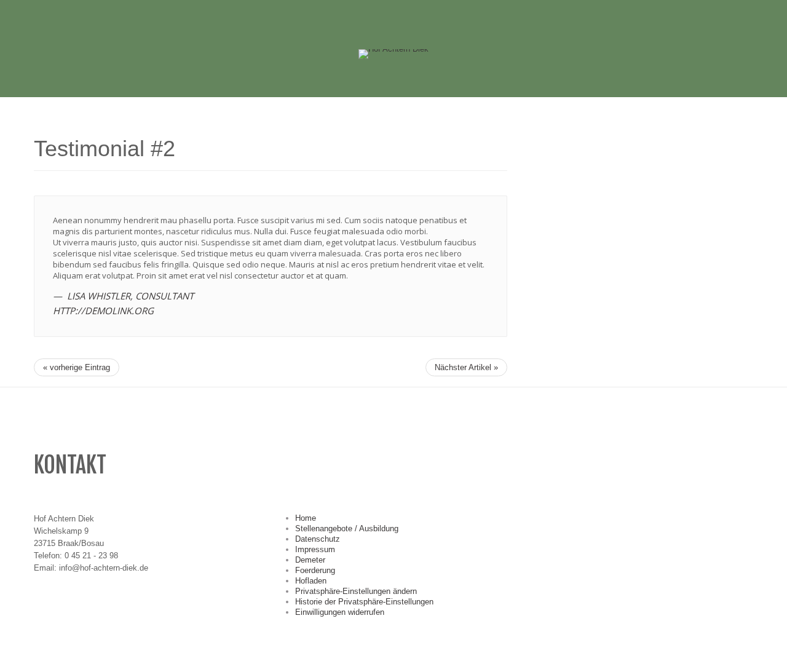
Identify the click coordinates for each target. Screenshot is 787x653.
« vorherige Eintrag (76, 367)
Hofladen (310, 580)
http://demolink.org (103, 310)
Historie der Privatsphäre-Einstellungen (364, 601)
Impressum (315, 549)
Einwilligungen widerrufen (339, 612)
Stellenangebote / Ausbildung (346, 528)
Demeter (310, 559)
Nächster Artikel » (466, 367)
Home (305, 518)
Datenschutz (317, 539)
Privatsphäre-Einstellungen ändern (356, 591)
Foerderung (315, 570)
